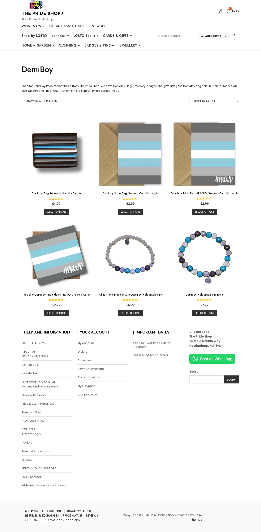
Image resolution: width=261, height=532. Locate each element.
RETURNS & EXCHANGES (42, 516)
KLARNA (27, 460)
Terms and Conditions (63, 520)
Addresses (85, 360)
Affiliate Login (31, 434)
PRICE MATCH (72, 516)
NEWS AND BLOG (33, 421)
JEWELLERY (128, 45)
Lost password (88, 394)
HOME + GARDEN (36, 45)
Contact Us (30, 365)
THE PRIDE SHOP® (43, 13)
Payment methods (91, 369)
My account (86, 343)
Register (27, 442)
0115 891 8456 (199, 332)
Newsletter (29, 373)
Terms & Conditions (36, 451)
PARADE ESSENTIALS (66, 25)
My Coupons (86, 386)
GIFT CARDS (33, 520)
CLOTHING (67, 45)
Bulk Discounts (32, 477)
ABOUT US (29, 352)
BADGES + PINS (97, 45)
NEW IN (98, 25)
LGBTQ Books (84, 35)
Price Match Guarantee (38, 404)
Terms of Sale (31, 412)
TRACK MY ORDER (78, 511)
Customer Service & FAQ (39, 382)
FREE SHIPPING (52, 511)
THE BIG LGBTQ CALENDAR (151, 355)
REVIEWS (92, 516)
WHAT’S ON (31, 25)
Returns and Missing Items (40, 386)
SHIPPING (31, 511)
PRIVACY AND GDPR (35, 356)
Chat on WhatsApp (216, 358)
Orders (82, 352)
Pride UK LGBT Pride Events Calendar (151, 345)
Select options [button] (56, 212)
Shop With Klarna (34, 395)
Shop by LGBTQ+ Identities (44, 35)
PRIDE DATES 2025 (34, 343)
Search (194, 372)
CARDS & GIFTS (116, 35)
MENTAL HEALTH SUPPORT (39, 468)
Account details (89, 377)
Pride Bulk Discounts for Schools (44, 485)
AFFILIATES (28, 429)
